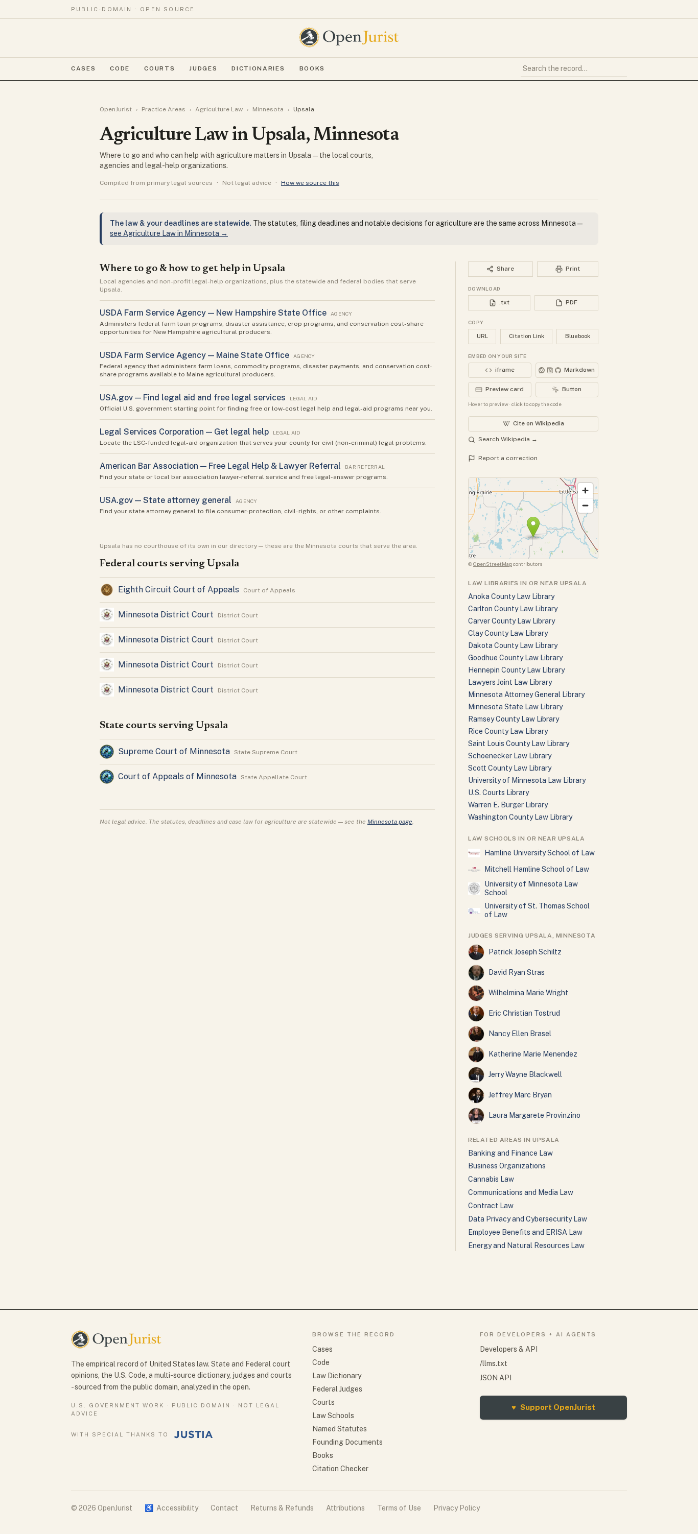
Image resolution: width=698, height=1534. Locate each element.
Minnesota (268, 109)
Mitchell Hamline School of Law (536, 869)
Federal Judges (337, 1389)
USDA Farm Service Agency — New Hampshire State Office (213, 313)
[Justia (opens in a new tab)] (194, 1434)
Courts (159, 68)
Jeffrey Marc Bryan (520, 1095)
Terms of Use (399, 1508)
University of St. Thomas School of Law (537, 910)
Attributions (345, 1508)
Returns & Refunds (282, 1508)
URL (482, 336)
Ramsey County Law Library (513, 719)
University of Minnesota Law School (531, 888)
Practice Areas (163, 109)
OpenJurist (116, 109)
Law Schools (333, 1415)
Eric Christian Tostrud (524, 1013)
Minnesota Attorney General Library (526, 694)
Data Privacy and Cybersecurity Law (527, 1219)
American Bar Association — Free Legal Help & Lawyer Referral (220, 466)
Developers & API (509, 1349)
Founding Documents (347, 1442)
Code (120, 68)
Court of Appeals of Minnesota (177, 776)
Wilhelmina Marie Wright (528, 993)
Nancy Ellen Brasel (519, 1033)
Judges (203, 68)
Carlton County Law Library (512, 609)
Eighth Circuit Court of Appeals (178, 589)
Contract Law (491, 1206)
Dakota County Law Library (512, 645)
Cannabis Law (491, 1179)
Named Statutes (339, 1429)
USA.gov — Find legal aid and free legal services (193, 397)
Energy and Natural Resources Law (526, 1245)
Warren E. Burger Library (508, 805)
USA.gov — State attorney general (165, 500)
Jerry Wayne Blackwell (525, 1074)
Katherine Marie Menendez (532, 1054)
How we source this (310, 182)
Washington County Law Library (520, 817)
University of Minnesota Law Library (527, 780)
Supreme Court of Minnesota (174, 751)
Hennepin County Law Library (516, 670)
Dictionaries (258, 68)
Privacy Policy (456, 1508)
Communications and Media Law (520, 1192)
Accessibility (171, 1508)
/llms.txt (493, 1363)
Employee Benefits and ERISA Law (525, 1232)
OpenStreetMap (492, 564)
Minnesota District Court (166, 614)
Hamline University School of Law (539, 853)
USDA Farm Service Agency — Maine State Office (194, 355)
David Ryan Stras (516, 972)
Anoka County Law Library (511, 596)
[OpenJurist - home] (349, 37)
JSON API (495, 1378)
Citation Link (526, 336)
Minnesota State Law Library (515, 707)
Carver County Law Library (511, 621)
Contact (224, 1508)
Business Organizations (507, 1166)
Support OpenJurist (553, 1407)
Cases (83, 68)
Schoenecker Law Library (509, 756)
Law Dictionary (336, 1376)
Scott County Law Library (509, 768)
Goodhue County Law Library (515, 658)
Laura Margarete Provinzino (534, 1115)
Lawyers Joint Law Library (510, 682)
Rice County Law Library (508, 731)
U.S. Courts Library (498, 792)
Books (312, 68)
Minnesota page (389, 821)
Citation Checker (340, 1469)
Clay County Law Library (508, 633)
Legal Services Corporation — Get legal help (184, 432)
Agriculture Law (219, 109)
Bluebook (577, 336)
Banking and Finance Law (510, 1153)
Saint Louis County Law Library (518, 743)
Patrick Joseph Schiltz (525, 952)
